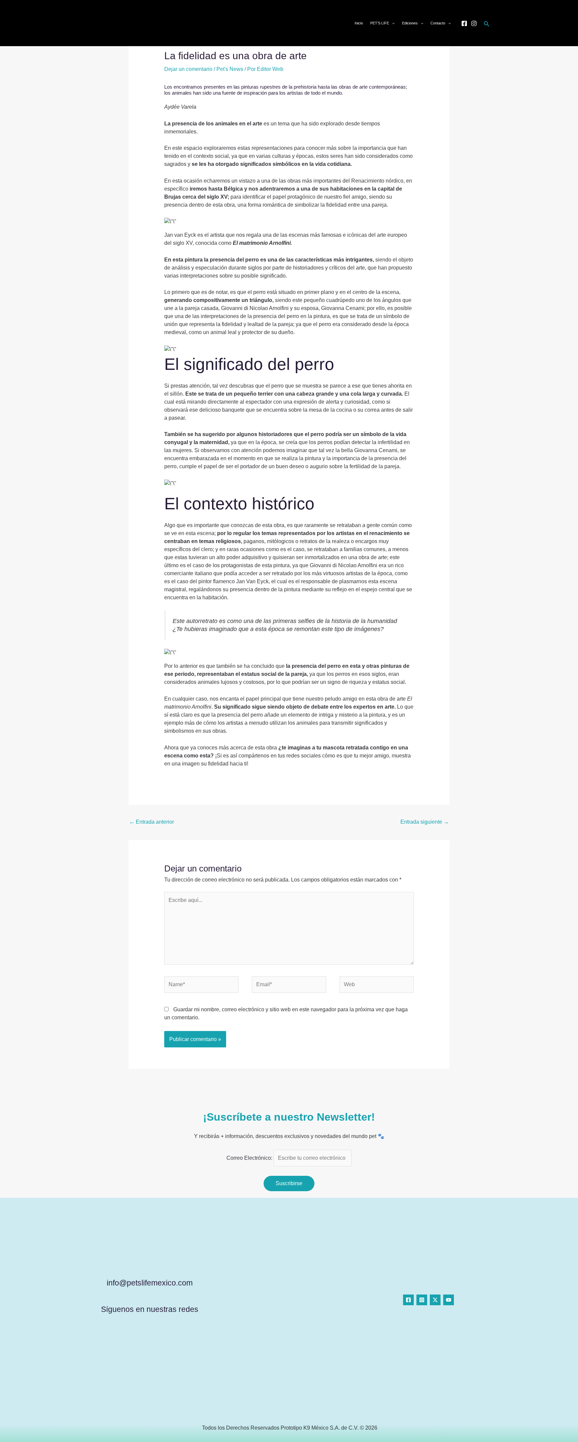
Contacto (437, 23)
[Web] (377, 986)
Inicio (359, 23)
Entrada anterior (151, 822)
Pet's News (229, 69)
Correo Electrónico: (250, 1158)
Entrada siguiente (424, 822)
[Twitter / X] (435, 1300)
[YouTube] (448, 1300)
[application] (392, 23)
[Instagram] (474, 23)
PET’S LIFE (379, 23)
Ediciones (410, 23)
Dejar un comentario (188, 69)
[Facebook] (464, 23)
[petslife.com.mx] (103, 22)
